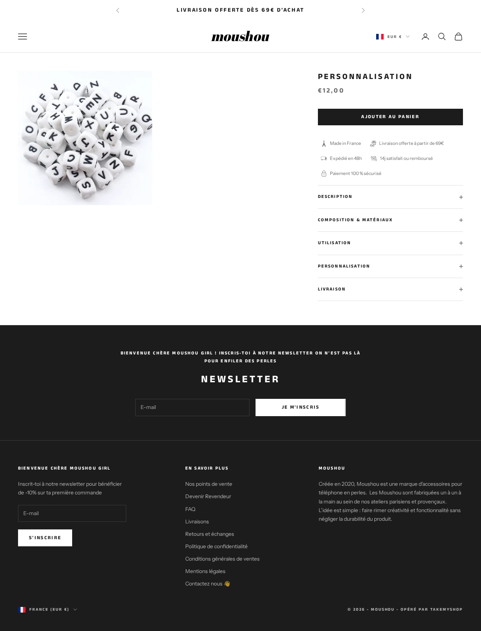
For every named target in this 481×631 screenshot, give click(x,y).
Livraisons (197, 521)
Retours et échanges (209, 534)
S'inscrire (45, 537)
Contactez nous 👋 (207, 583)
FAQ (190, 509)
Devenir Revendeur (208, 496)
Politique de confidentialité (216, 546)
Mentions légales (205, 571)
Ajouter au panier (390, 116)
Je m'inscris (301, 407)
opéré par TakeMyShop (432, 610)
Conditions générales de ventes (222, 558)
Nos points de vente (208, 483)
